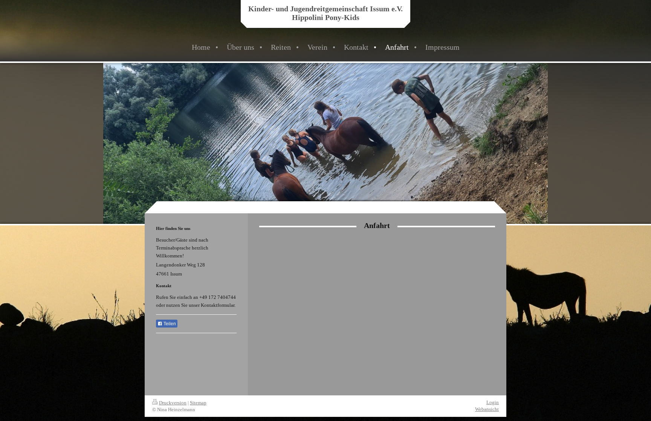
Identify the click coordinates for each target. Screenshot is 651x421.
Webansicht (487, 409)
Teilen (169, 323)
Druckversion (172, 403)
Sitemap (198, 403)
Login (492, 402)
